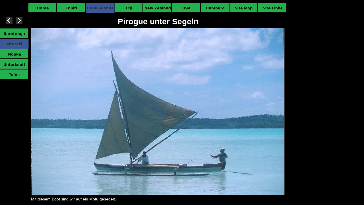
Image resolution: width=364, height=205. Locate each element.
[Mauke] (14, 54)
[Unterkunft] (14, 64)
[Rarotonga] (14, 33)
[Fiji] (129, 8)
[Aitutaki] (14, 44)
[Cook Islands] (100, 8)
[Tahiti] (71, 8)
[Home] (42, 8)
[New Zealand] (157, 8)
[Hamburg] (215, 8)
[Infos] (14, 74)
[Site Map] (243, 8)
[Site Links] (272, 8)
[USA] (186, 8)
